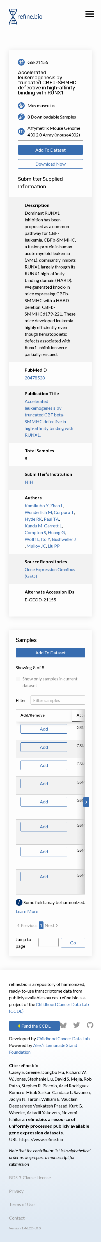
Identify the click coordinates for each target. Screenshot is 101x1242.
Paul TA (51, 519)
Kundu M (33, 525)
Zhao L (56, 505)
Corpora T (64, 512)
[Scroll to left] (15, 802)
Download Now (50, 163)
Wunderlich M (38, 512)
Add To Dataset (50, 149)
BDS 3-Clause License (30, 1177)
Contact (17, 1217)
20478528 (35, 377)
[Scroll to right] (86, 802)
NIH (29, 482)
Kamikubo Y (37, 505)
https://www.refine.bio (41, 1139)
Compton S (35, 532)
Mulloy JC (36, 545)
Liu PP (54, 545)
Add (44, 728)
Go (73, 942)
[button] (89, 15)
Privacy (16, 1191)
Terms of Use (22, 1204)
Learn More (27, 911)
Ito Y (45, 539)
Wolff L (32, 539)
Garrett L (53, 525)
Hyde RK (33, 519)
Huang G (56, 532)
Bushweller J (64, 539)
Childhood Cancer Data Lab (63, 1038)
